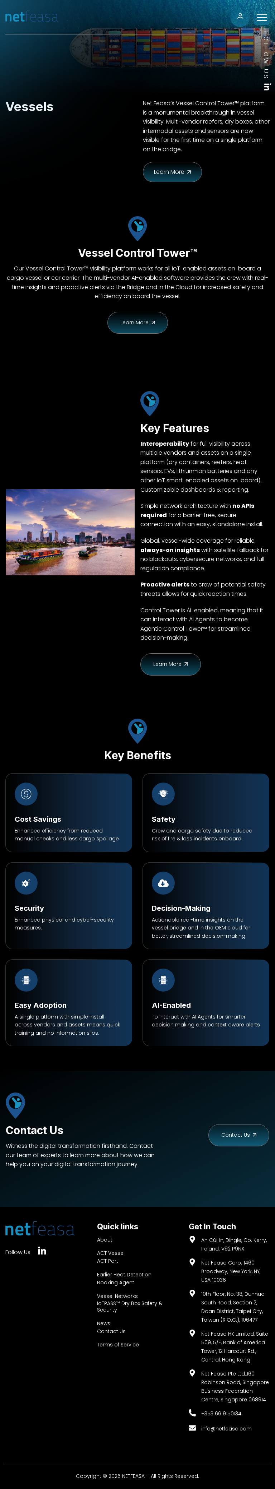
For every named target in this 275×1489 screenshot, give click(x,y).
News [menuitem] (103, 1323)
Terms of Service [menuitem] (118, 1344)
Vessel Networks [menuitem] (117, 1296)
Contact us (236, 1134)
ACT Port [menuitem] (107, 1261)
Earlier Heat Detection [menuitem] (124, 1274)
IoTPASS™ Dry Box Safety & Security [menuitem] (129, 1306)
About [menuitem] (104, 1240)
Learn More (135, 322)
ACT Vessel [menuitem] (111, 1253)
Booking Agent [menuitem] (115, 1282)
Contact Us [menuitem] (111, 1331)
